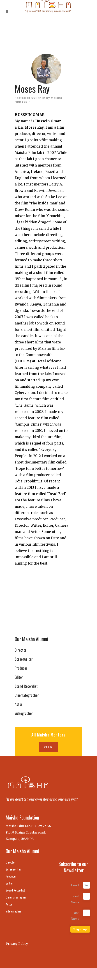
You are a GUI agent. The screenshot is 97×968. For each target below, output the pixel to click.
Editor (19, 677)
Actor (18, 704)
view (48, 747)
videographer (24, 713)
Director (20, 650)
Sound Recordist (26, 686)
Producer (21, 668)
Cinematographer (27, 695)
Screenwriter (24, 659)
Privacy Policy (17, 944)
